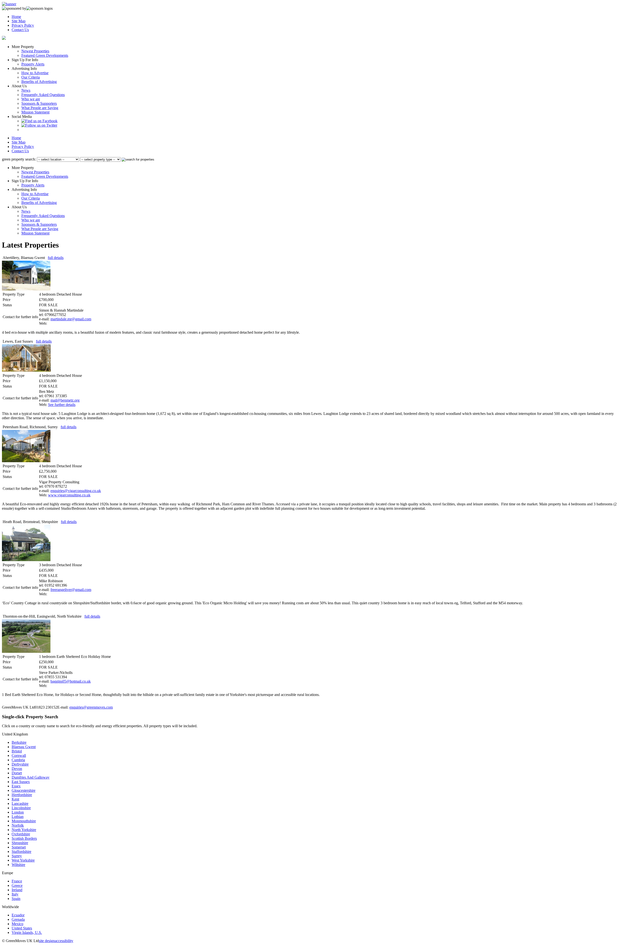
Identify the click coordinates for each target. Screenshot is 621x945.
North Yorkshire (24, 830)
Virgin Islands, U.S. (27, 932)
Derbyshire (20, 764)
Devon (17, 769)
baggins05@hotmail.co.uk (70, 681)
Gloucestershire (23, 790)
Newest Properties (35, 51)
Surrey (17, 856)
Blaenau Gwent (24, 747)
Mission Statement (35, 112)
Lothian (18, 817)
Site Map (18, 21)
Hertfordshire (22, 795)
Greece (17, 885)
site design (47, 941)
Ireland (17, 890)
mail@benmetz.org (65, 400)
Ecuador (18, 915)
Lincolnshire (21, 808)
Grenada (18, 919)
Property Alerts (32, 64)
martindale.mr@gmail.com (70, 319)
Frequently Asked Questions (43, 95)
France (17, 881)
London (18, 812)
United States (22, 928)
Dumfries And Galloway (30, 777)
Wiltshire (18, 865)
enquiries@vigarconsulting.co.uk (75, 491)
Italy (15, 894)
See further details (61, 405)
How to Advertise (35, 73)
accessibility (64, 941)
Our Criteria (30, 77)
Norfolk (18, 825)
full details (56, 258)
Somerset (19, 847)
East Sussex (21, 782)
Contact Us (20, 30)
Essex (16, 786)
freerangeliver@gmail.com (70, 590)
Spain (16, 899)
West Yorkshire (23, 860)
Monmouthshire (24, 821)
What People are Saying (39, 108)
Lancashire (20, 803)
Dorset (17, 773)
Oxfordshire (21, 834)
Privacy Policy (23, 25)
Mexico (17, 924)
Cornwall (19, 755)
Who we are (30, 99)
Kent (15, 799)
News (25, 90)
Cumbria (18, 760)
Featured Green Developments (44, 55)
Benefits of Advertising (39, 82)
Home (16, 17)
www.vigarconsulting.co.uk (69, 495)
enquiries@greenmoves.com (91, 707)
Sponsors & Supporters (39, 103)
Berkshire (19, 742)
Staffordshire (21, 851)
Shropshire (20, 843)
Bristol (17, 751)
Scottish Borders (24, 838)
